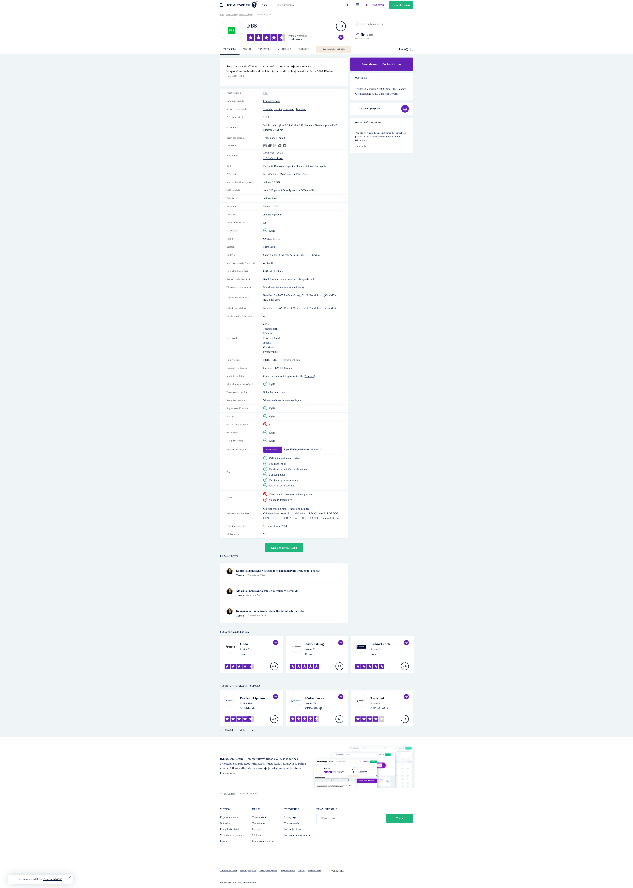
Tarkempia (360, 146)
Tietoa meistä (259, 817)
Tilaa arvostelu (292, 823)
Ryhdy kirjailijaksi (229, 829)
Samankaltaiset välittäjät (334, 49)
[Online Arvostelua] (242, 4)
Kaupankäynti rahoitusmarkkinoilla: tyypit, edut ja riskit (270, 611)
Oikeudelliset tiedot (228, 871)
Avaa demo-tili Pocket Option (382, 64)
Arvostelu (264, 49)
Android (309, 376)
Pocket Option (252, 698)
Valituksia (284, 49)
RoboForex (315, 698)
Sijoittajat (257, 835)
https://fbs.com (271, 101)
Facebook (288, 109)
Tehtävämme (258, 823)
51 (309, 35)
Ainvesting (314, 644)
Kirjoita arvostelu (229, 817)
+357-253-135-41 (273, 158)
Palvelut (256, 829)
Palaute (223, 841)
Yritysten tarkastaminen (232, 835)
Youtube (268, 109)
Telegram (301, 109)
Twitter (278, 109)
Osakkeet (303, 49)
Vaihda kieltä (337, 871)
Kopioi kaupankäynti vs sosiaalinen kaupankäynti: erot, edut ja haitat (278, 570)
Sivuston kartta (314, 871)
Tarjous (301, 871)
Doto (244, 644)
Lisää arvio (377, 4)
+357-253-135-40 (273, 153)
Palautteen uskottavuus (263, 841)
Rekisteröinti (272, 449)
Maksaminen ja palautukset (298, 835)
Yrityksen (229, 49)
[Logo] (231, 30)
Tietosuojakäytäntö (248, 871)
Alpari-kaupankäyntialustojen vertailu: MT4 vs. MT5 (268, 590)
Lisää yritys (290, 817)
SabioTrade (380, 644)
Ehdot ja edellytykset (268, 871)
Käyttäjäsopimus (288, 871)
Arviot (247, 49)
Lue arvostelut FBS (284, 547)
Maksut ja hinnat (292, 829)
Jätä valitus (225, 823)
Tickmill (378, 698)
